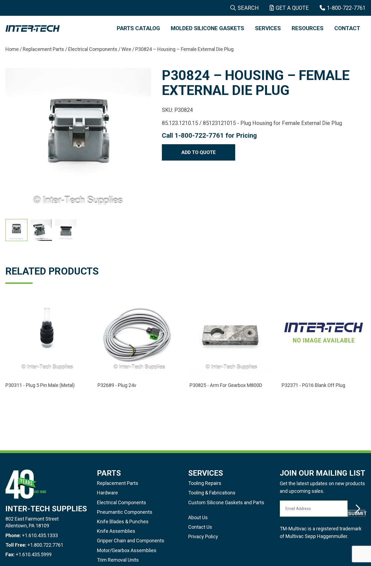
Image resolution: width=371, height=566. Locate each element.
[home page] (55, 28)
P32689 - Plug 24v (117, 385)
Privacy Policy (203, 536)
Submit (357, 513)
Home (12, 49)
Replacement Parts (43, 49)
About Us (198, 517)
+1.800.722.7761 (45, 545)
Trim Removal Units (118, 560)
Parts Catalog (138, 28)
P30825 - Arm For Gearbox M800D (226, 385)
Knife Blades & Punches (123, 521)
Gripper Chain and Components (130, 540)
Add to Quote (198, 152)
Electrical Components (92, 49)
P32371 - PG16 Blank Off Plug (313, 385)
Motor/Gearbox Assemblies (126, 550)
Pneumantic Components (124, 512)
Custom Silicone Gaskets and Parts (226, 502)
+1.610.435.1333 (40, 535)
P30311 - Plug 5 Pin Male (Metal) (40, 385)
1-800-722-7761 (346, 8)
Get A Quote (292, 8)
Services (268, 28)
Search (248, 8)
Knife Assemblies (116, 531)
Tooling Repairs (204, 483)
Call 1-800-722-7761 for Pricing (209, 135)
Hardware (107, 493)
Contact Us (200, 527)
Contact (347, 28)
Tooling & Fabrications (211, 493)
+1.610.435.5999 (34, 554)
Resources (307, 28)
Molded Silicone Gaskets (207, 28)
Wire (126, 49)
